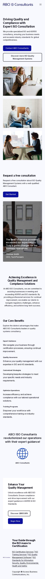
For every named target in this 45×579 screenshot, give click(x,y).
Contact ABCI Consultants (17, 48)
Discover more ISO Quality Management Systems (22, 57)
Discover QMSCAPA (19, 513)
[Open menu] (40, 4)
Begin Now (15, 521)
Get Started (11, 194)
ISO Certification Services (23, 552)
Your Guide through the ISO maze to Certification (23, 543)
